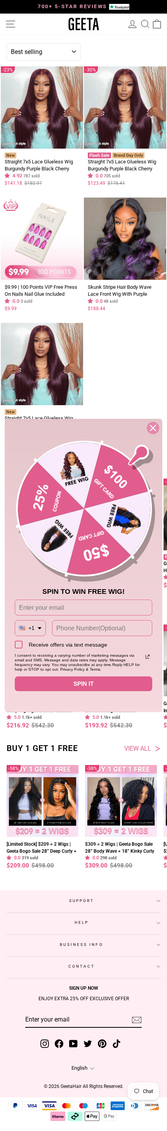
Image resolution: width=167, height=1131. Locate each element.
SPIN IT (83, 683)
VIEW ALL (137, 749)
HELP (82, 922)
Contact (81, 966)
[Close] (153, 428)
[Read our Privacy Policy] (147, 656)
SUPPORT (81, 900)
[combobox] (30, 628)
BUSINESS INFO (81, 944)
